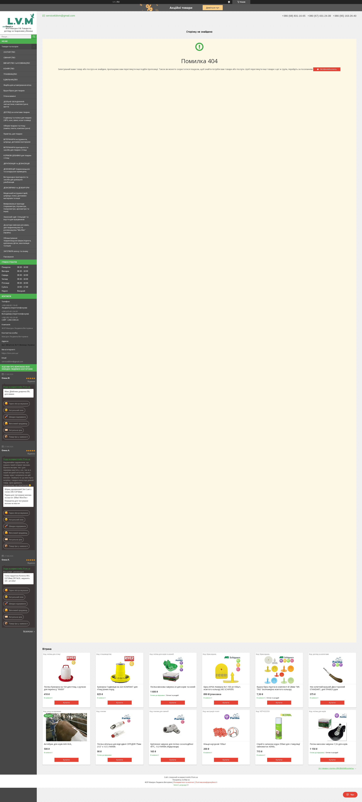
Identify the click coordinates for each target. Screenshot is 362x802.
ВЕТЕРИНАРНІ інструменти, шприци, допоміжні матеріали (17, 140)
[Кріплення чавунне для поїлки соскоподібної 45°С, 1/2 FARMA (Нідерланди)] (173, 727)
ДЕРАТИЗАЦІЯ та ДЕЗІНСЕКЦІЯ (17, 163)
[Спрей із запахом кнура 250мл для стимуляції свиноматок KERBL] (279, 727)
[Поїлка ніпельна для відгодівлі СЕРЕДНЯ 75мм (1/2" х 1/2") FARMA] (119, 727)
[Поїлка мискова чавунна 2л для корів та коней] (173, 670)
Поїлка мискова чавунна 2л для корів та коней (172, 687)
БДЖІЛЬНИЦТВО (11, 79)
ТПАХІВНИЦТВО (10, 74)
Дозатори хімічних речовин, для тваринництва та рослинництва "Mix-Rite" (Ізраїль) (16, 229)
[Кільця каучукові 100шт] (226, 727)
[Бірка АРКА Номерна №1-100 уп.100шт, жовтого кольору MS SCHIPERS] (226, 670)
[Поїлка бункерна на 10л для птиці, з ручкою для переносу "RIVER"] (66, 670)
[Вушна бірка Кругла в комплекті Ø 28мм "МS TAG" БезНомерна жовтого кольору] (279, 670)
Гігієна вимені (10, 96)
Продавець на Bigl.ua (181, 780)
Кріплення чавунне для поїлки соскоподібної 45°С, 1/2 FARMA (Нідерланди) (171, 745)
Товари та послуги (10, 46)
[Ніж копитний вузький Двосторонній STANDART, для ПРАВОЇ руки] (332, 670)
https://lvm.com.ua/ (10, 353)
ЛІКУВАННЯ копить (328, 69)
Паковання (9, 256)
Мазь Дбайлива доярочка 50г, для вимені (17, 392)
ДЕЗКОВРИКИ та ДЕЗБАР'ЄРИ (16, 187)
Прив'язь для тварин (13, 134)
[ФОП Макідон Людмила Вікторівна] (18, 20)
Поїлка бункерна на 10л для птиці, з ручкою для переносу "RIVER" (65, 688)
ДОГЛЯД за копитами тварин (17, 112)
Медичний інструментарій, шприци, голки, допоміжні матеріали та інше (16, 195)
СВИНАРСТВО (9, 57)
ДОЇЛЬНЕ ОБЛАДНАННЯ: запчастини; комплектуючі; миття (16, 104)
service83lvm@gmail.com (12, 361)
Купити (66, 702)
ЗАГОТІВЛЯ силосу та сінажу (16, 251)
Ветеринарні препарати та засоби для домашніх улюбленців (16, 179)
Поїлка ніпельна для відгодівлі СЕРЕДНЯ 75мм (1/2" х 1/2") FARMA (119, 745)
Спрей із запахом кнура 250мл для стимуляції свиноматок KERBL (278, 745)
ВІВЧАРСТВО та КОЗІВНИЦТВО (17, 63)
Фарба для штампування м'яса (17, 85)
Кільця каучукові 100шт (214, 744)
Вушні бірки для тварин (14, 90)
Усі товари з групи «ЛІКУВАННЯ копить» (336, 768)
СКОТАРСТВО (9, 52)
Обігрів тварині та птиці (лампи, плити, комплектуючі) (17, 127)
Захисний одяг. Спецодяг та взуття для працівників (16, 218)
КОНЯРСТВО (9, 68)
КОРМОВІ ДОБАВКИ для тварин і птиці (17, 156)
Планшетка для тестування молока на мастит (16, 502)
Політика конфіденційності (206, 782)
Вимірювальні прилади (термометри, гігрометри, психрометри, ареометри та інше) (16, 207)
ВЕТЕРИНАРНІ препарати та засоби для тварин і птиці (16, 148)
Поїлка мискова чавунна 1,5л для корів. (329, 744)
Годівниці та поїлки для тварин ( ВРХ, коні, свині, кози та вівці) (17, 118)
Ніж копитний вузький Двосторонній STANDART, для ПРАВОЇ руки (327, 688)
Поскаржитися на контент (184, 782)
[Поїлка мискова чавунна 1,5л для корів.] (332, 727)
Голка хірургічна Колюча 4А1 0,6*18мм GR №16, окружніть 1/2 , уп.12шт (17, 578)
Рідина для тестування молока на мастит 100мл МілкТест (18, 496)
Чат (352, 795)
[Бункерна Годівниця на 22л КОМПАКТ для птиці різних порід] (119, 670)
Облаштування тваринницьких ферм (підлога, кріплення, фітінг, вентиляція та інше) (17, 242)
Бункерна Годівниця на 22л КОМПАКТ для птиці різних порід (117, 688)
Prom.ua (194, 777)
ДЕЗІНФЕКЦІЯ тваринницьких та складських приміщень (17, 170)
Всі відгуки (28, 631)
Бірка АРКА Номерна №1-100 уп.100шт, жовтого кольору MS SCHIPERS (222, 688)
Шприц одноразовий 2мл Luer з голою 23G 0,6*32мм (18, 490)
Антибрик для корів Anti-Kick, (58, 744)
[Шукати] (34, 36)
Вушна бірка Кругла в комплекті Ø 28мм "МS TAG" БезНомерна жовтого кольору (278, 688)
